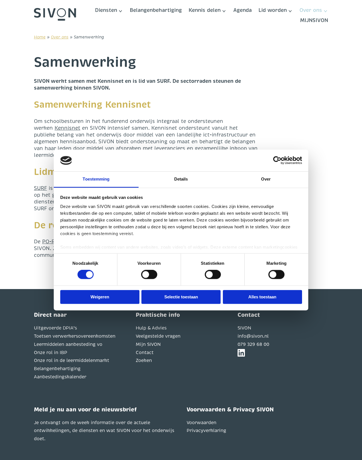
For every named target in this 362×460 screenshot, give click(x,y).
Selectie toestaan (181, 296)
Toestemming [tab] (96, 179)
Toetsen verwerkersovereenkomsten (74, 336)
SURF (40, 188)
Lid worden (272, 10)
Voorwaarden (201, 423)
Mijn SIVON (148, 344)
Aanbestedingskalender (60, 377)
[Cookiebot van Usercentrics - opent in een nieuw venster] (277, 160)
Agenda (242, 10)
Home (40, 37)
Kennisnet (67, 128)
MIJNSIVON (314, 20)
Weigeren (99, 296)
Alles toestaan (262, 296)
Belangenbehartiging (156, 10)
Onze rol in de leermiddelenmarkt (71, 360)
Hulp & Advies (151, 328)
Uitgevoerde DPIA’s (55, 328)
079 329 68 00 (253, 344)
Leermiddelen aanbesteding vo (68, 344)
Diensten (106, 10)
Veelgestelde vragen (158, 336)
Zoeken (144, 360)
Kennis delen (205, 10)
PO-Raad (53, 241)
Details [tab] (181, 179)
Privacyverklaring (206, 430)
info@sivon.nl (253, 336)
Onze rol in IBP (50, 352)
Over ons (310, 10)
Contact (145, 352)
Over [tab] (266, 179)
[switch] (149, 274)
